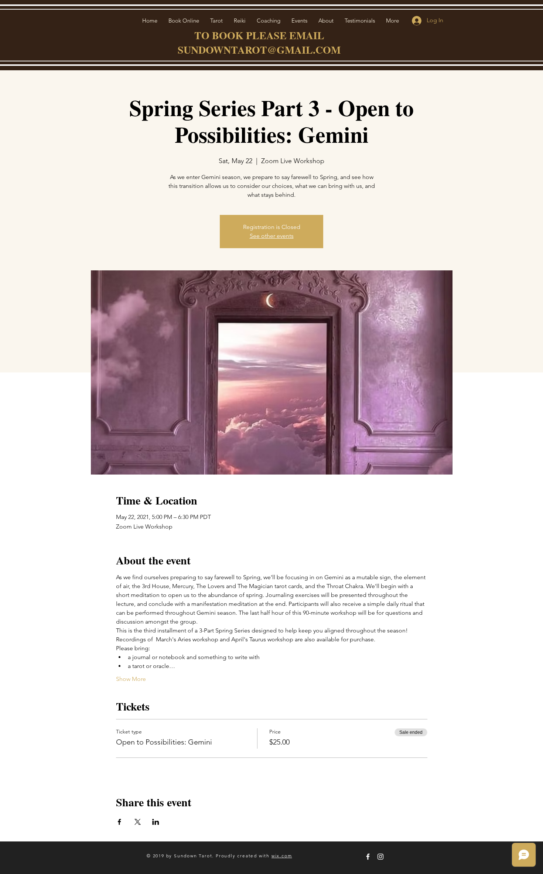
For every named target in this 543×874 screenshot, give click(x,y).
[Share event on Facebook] (119, 822)
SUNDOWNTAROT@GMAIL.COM (259, 49)
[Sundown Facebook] (368, 857)
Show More (131, 678)
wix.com (282, 855)
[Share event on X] (137, 822)
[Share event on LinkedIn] (155, 822)
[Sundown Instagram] (380, 857)
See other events (272, 235)
